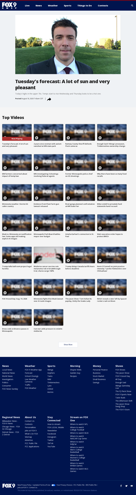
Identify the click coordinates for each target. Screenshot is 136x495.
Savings (96, 382)
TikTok (50, 443)
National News (8, 373)
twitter (126, 486)
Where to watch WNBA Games (77, 464)
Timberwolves (53, 382)
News (5, 366)
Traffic (27, 385)
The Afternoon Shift (123, 401)
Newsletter (52, 430)
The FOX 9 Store (122, 409)
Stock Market (98, 376)
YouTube (51, 446)
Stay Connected (53, 419)
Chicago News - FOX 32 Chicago (11, 427)
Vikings (50, 369)
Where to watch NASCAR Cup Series (78, 437)
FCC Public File (31, 443)
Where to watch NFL (79, 424)
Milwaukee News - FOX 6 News (10, 422)
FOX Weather (30, 388)
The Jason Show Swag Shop (122, 405)
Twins (49, 376)
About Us (30, 417)
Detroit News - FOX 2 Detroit (10, 433)
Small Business (99, 379)
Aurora (50, 392)
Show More (68, 345)
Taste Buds (120, 397)
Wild (49, 379)
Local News (7, 369)
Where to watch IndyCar (77, 442)
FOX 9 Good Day (122, 376)
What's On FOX (31, 433)
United (50, 389)
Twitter (50, 440)
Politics (5, 382)
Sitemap (28, 437)
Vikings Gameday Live (122, 386)
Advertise (29, 440)
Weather (30, 366)
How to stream (53, 424)
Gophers (51, 373)
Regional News (11, 417)
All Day (118, 379)
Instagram (51, 437)
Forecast (28, 373)
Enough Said (120, 382)
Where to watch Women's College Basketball (77, 457)
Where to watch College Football (77, 428)
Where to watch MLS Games (79, 470)
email (132, 486)
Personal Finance (100, 369)
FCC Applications (32, 446)
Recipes (73, 376)
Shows (119, 366)
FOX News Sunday (10, 389)
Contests (29, 424)
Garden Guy (75, 373)
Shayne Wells (75, 369)
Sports (51, 366)
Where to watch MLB (79, 433)
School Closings (31, 376)
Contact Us (29, 421)
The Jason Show (122, 373)
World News (7, 376)
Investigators (7, 379)
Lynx (49, 385)
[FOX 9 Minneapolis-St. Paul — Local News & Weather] (11, 5)
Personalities (30, 427)
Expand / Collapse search (132, 5)
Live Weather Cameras (30, 380)
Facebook (51, 433)
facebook (121, 486)
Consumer (6, 385)
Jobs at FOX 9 (31, 430)
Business (97, 373)
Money (97, 366)
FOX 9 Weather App (33, 369)
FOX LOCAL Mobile (55, 427)
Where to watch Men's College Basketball (77, 449)
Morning (75, 366)
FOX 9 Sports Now (123, 394)
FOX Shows (120, 369)
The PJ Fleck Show (123, 391)
